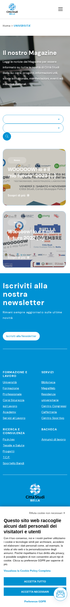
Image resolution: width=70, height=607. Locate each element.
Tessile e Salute (13, 445)
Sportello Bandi (13, 463)
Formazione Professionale (12, 391)
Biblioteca (48, 382)
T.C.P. (6, 457)
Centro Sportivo (52, 418)
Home (6, 25)
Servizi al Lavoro (14, 418)
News (17, 160)
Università (10, 382)
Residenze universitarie (50, 397)
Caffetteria (49, 412)
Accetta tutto (35, 581)
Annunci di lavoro (53, 439)
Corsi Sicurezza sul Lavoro (13, 403)
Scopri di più (16, 195)
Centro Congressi (53, 406)
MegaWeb (48, 388)
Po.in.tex (9, 439)
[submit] (7, 136)
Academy (9, 412)
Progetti (8, 451)
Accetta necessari (35, 591)
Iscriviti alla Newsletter (21, 336)
